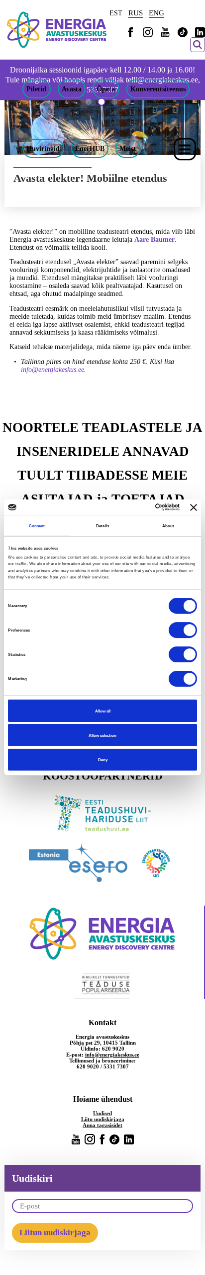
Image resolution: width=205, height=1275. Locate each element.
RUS (135, 13)
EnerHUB (89, 148)
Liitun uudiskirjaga (55, 1232)
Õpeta (106, 89)
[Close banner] (193, 507)
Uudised (102, 1113)
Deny (102, 759)
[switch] (183, 630)
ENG (156, 13)
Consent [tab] (37, 525)
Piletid (36, 89)
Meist (127, 148)
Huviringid (43, 148)
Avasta (72, 89)
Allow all (102, 710)
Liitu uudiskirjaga (102, 1119)
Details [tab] (102, 525)
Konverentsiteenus (158, 89)
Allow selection (102, 735)
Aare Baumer (154, 239)
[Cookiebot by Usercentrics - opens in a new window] (136, 507)
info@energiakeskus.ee (52, 369)
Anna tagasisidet (102, 1125)
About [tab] (168, 525)
